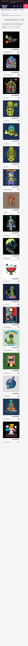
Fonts (16, 10)
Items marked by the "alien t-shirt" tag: (12, 15)
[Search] (18, 27)
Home (3, 13)
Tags (7, 13)
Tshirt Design (7, 10)
